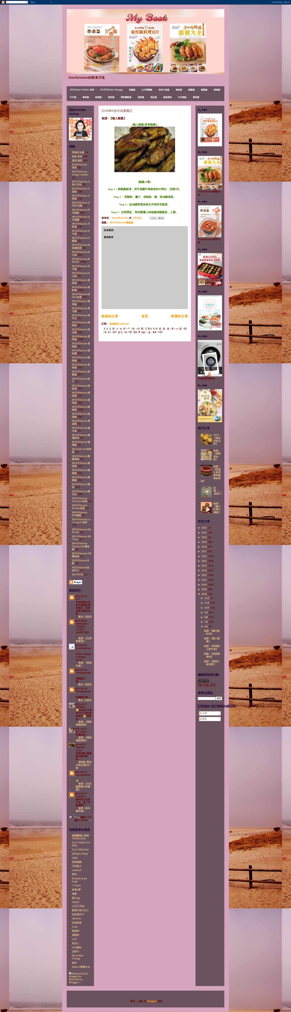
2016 (204, 556)
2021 (204, 532)
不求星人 (77, 866)
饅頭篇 (196, 97)
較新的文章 (110, 316)
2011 (204, 580)
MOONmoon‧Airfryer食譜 (80, 500)
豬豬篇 (217, 90)
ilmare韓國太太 (81, 966)
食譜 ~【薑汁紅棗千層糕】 (217, 508)
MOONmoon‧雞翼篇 (121, 222)
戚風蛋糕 (167, 97)
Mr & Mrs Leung (78, 957)
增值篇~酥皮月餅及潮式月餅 (84, 765)
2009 (204, 589)
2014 (204, 565)
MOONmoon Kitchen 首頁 (82, 90)
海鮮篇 (179, 90)
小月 (74, 939)
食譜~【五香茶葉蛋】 (84, 640)
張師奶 (75, 935)
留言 (204, 718)
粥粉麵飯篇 (126, 97)
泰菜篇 (86, 97)
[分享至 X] (157, 218)
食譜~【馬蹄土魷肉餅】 (212, 663)
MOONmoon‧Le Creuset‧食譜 (81, 521)
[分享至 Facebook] (159, 218)
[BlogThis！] (154, 218)
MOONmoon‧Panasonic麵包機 (81, 546)
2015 (204, 561)
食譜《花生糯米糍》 (83, 809)
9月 (206, 612)
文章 (204, 713)
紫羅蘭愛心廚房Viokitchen (80, 837)
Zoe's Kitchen (80, 849)
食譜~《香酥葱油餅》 (217, 455)
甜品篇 (154, 97)
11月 (207, 602)
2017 (204, 551)
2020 (204, 537)
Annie (75, 902)
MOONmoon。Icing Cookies (80, 173)
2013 (204, 570)
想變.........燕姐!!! (217, 490)
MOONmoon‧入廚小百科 (81, 183)
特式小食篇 (164, 90)
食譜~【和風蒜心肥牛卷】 (212, 647)
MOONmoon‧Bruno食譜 (80, 507)
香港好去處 (78, 152)
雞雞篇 (191, 90)
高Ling (76, 898)
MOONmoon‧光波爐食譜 (81, 246)
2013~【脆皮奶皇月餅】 (217, 439)
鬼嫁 (74, 893)
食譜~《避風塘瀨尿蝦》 (84, 723)
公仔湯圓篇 (147, 90)
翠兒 (74, 874)
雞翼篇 (204, 90)
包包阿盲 (77, 922)
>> (90, 820)
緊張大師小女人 (80, 910)
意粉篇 (111, 97)
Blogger (152, 1001)
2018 (204, 546)
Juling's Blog (80, 853)
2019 (204, 542)
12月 (207, 598)
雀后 (74, 962)
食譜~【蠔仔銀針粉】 (212, 632)
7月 (206, 621)
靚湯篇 (98, 97)
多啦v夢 (76, 889)
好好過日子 (78, 914)
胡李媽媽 (77, 862)
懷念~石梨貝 (85, 616)
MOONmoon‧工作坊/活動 (81, 204)
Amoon (76, 918)
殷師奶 (75, 930)
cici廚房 (76, 947)
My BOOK (77, 574)
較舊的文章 (179, 316)
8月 (206, 617)
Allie (75, 857)
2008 (204, 594)
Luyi (74, 926)
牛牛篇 (73, 97)
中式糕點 (182, 97)
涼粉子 (75, 951)
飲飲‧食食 (77, 156)
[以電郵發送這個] (151, 218)
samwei (76, 870)
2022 (204, 527)
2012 (204, 575)
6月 (206, 626)
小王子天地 (78, 906)
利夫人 (75, 943)
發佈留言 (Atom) (119, 323)
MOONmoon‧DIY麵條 (80, 514)
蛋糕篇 (141, 97)
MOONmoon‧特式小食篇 (81, 296)
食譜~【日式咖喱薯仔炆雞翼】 (84, 786)
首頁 (144, 316)
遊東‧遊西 (77, 160)
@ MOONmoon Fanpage (111, 90)
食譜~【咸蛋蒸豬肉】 (212, 655)
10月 (207, 607)
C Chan (76, 885)
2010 (204, 584)
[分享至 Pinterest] (162, 218)
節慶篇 (132, 90)
